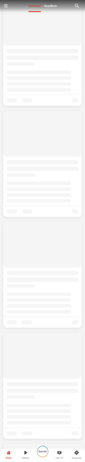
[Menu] (6, 6)
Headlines (50, 5)
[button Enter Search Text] (77, 6)
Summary (34, 5)
